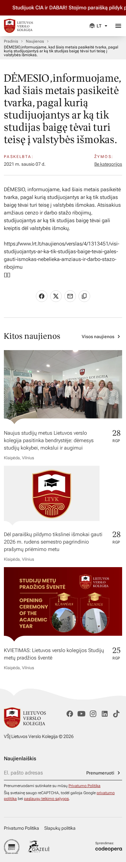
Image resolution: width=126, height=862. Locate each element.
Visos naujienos (98, 336)
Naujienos (35, 41)
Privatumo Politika (84, 786)
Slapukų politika (60, 828)
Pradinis (11, 41)
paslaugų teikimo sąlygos (46, 798)
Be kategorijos (108, 164)
